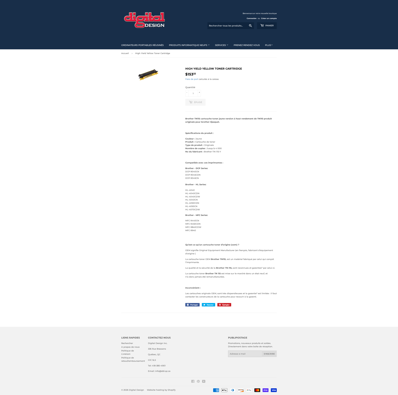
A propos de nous (130, 347)
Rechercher (127, 343)
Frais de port (191, 79)
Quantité (190, 87)
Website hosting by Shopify (161, 390)
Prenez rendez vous (247, 45)
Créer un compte (269, 18)
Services (221, 45)
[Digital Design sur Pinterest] (198, 382)
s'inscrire (269, 354)
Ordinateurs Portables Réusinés (142, 45)
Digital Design (136, 390)
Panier (269, 25)
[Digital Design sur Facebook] (192, 382)
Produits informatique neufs (188, 45)
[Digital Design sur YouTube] (203, 382)
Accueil (125, 53)
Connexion (252, 18)
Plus (268, 45)
